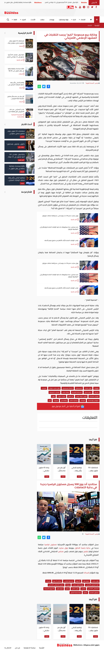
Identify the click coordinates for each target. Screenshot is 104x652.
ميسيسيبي (79, 388)
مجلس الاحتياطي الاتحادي (56, 585)
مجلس (60, 551)
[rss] (76, 7)
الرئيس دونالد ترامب (81, 396)
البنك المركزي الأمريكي (92, 585)
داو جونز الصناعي (68, 581)
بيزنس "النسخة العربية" (91, 83)
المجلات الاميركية (54, 392)
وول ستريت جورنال (54, 388)
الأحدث (33, 19)
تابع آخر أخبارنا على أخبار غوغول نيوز (66, 406)
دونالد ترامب (65, 392)
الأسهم (78, 581)
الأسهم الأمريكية (49, 588)
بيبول (53, 396)
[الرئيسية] (91, 19)
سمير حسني (88, 392)
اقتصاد (89, 25)
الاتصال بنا (7, 647)
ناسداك (86, 572)
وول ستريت (88, 388)
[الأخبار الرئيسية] (4, 33)
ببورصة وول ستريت (78, 585)
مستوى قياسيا (50, 544)
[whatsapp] (39, 86)
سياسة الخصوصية (29, 647)
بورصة (68, 585)
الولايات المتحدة (94, 396)
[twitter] (44, 86)
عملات (42, 19)
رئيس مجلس (75, 588)
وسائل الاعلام (73, 400)
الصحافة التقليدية (77, 392)
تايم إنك (96, 392)
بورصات (51, 19)
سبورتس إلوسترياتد (93, 400)
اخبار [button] (74, 19)
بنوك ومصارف (63, 19)
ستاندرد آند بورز (57, 581)
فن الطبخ (70, 396)
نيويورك (96, 388)
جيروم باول (86, 581)
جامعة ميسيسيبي (68, 388)
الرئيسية (97, 25)
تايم (50, 400)
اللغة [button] (15, 19)
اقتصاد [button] (83, 19)
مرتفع (85, 592)
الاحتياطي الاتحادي (93, 588)
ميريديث (44, 388)
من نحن (17, 647)
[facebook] (48, 86)
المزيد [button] (24, 19)
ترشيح (86, 551)
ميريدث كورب (61, 396)
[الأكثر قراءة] (4, 192)
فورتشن (82, 400)
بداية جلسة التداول (82, 548)
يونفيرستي (64, 400)
